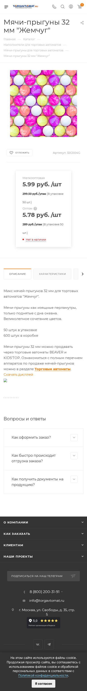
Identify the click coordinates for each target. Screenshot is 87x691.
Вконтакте (38, 644)
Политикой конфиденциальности (43, 675)
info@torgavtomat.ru (46, 600)
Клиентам (13, 545)
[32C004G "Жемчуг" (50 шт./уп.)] (43, 103)
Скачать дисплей (18, 374)
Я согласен (43, 683)
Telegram (49, 644)
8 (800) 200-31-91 (45, 592)
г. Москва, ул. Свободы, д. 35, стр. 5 (47, 612)
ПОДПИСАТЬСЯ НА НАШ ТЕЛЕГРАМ (37, 576)
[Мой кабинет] (71, 7)
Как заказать (17, 533)
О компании (16, 522)
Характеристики (52, 274)
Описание (17, 274)
